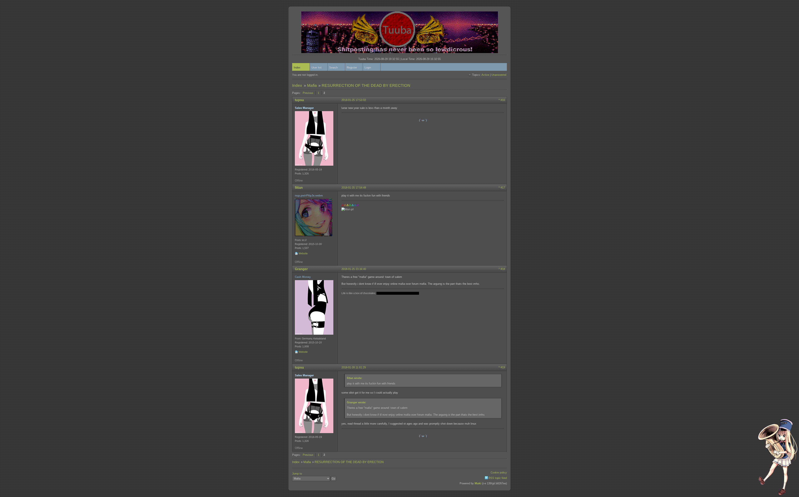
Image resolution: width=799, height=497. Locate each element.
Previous (308, 92)
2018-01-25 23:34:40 (353, 269)
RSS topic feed (498, 478)
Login (368, 67)
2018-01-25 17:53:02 (353, 100)
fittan (299, 187)
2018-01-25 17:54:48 (353, 187)
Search (333, 67)
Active (485, 74)
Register (352, 67)
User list (316, 67)
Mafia (312, 85)
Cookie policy (499, 472)
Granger (301, 269)
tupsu (299, 100)
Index (297, 67)
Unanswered (498, 74)
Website (303, 253)
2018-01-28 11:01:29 (353, 367)
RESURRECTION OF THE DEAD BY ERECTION (366, 85)
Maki (478, 483)
